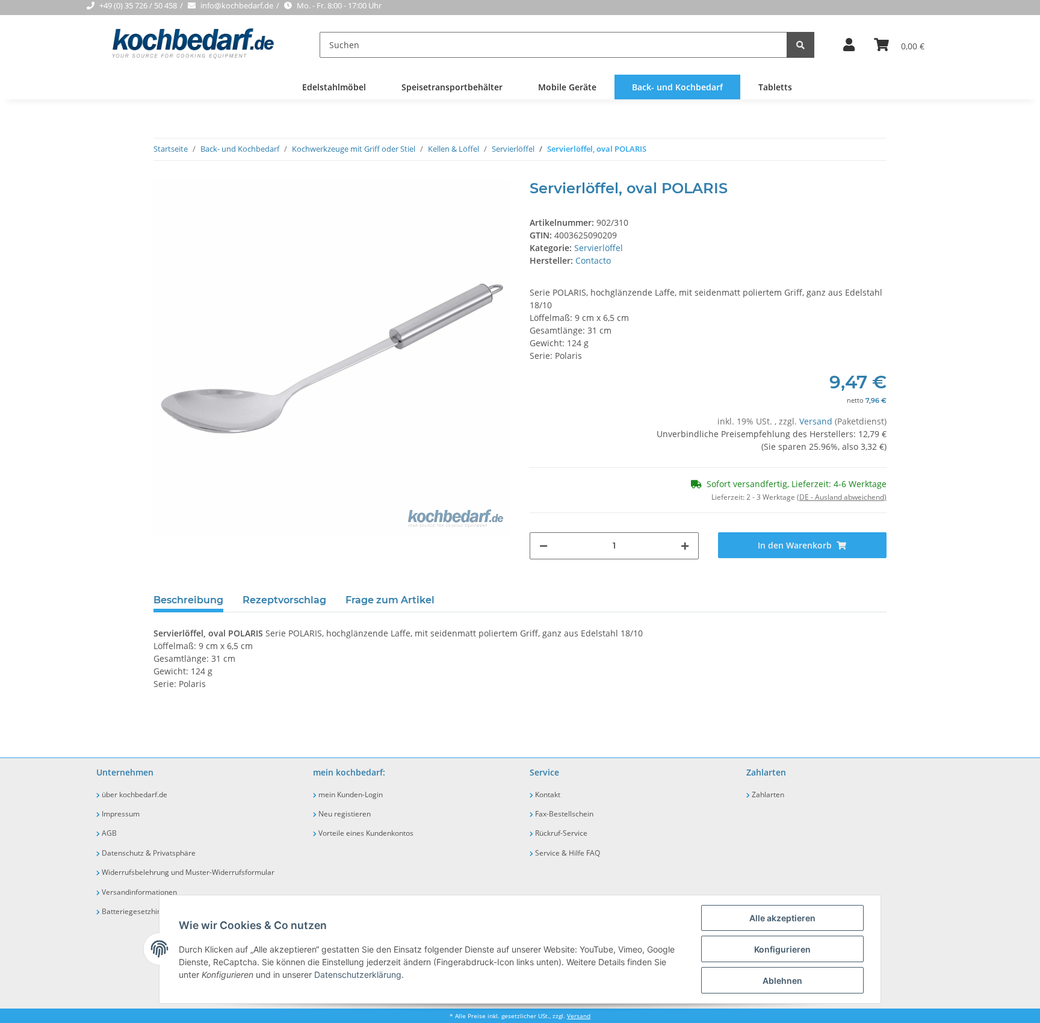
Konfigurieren (782, 949)
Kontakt (546, 794)
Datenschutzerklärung (357, 974)
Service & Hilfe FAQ (566, 853)
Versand (817, 421)
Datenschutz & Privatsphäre (148, 853)
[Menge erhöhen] (685, 546)
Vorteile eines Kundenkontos (365, 833)
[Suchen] (800, 45)
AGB (108, 833)
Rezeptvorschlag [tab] (284, 600)
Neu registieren (344, 814)
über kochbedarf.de (133, 794)
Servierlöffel (598, 247)
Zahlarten (767, 794)
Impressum (120, 814)
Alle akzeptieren (782, 918)
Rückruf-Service (560, 833)
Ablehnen (782, 980)
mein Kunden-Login (350, 794)
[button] (849, 45)
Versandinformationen (138, 892)
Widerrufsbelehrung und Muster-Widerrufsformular (187, 872)
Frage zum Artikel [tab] (390, 600)
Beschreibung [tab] (188, 600)
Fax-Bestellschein (563, 814)
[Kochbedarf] (184, 45)
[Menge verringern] (543, 546)
